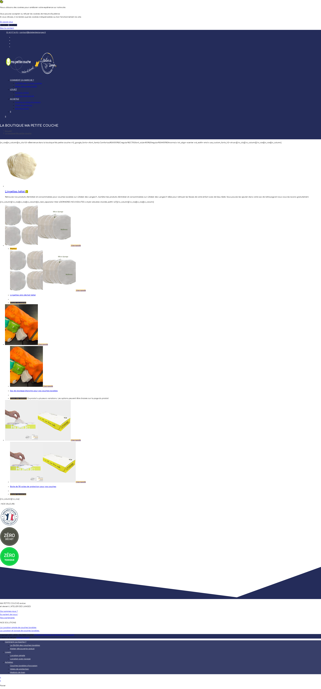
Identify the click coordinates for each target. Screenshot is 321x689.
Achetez (9, 662)
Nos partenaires (7, 618)
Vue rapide (76, 245)
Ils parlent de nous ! (9, 614)
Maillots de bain (17, 672)
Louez (8, 652)
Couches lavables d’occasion (23, 666)
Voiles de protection (19, 669)
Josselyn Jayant (22, 638)
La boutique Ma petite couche (18, 133)
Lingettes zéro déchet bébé (23, 295)
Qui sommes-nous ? (9, 611)
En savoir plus (6, 22)
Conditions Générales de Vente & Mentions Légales (54, 635)
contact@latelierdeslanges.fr (32, 32)
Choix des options (18, 398)
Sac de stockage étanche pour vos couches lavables (34, 391)
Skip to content (7, 28)
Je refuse (13, 25)
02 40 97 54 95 (12, 32)
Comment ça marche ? (15, 642)
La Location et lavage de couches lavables (20, 631)
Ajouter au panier (18, 303)
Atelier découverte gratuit (22, 649)
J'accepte (4, 25)
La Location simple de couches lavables (18, 628)
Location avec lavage (20, 659)
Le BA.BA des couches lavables (25, 645)
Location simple (17, 655)
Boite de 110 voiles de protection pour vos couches (33, 487)
